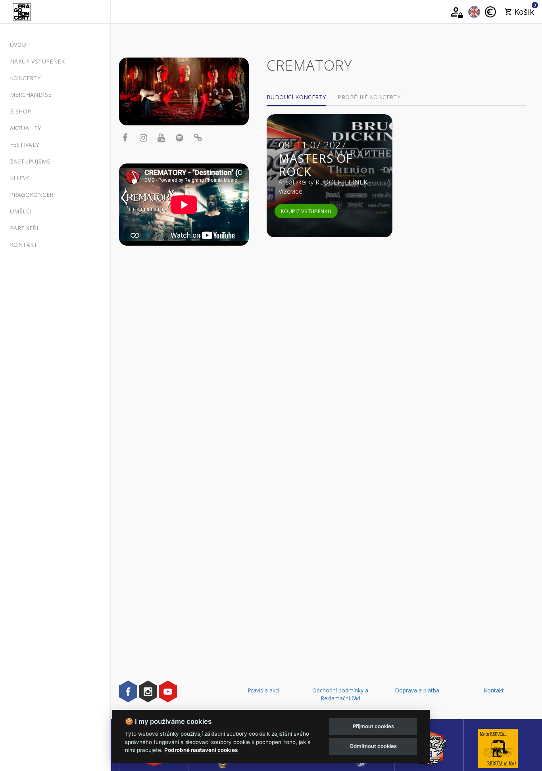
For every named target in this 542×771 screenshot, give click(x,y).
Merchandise (30, 94)
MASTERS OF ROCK (316, 164)
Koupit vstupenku (306, 211)
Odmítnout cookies (373, 746)
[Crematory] (184, 90)
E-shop (20, 111)
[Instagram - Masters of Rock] (148, 691)
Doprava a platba (417, 690)
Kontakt (24, 244)
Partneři (24, 228)
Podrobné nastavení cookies (201, 750)
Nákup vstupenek (37, 61)
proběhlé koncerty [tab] (369, 97)
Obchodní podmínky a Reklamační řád (340, 694)
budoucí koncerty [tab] (296, 97)
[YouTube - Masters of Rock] (168, 691)
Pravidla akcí (263, 690)
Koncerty (25, 78)
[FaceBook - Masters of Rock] (128, 691)
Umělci (20, 211)
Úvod (18, 44)
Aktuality (25, 128)
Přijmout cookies (373, 726)
